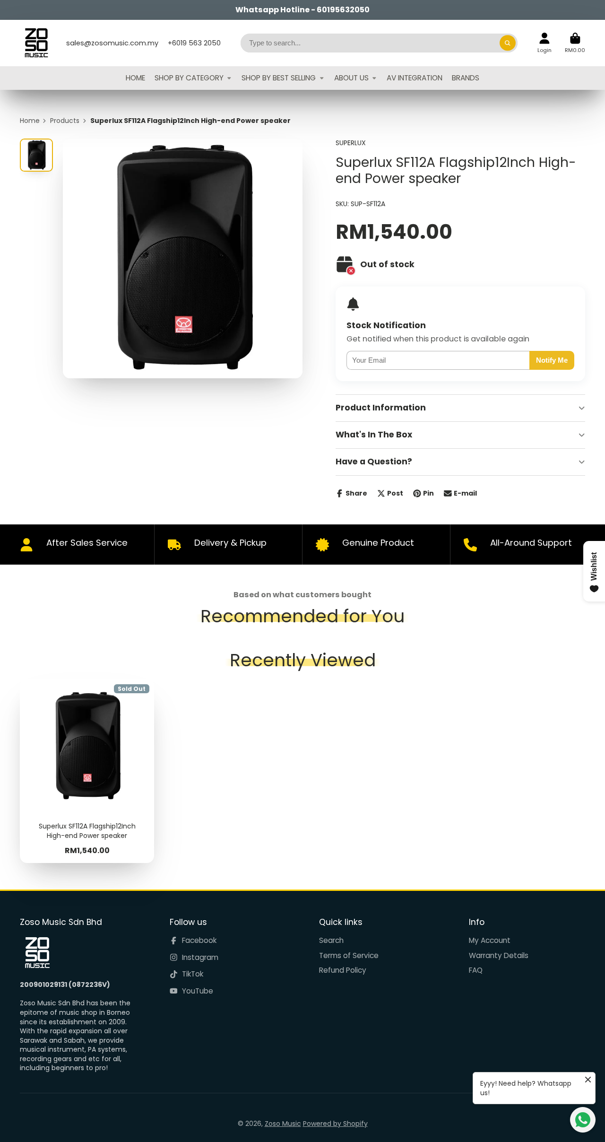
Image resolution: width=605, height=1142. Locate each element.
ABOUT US (351, 78)
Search (331, 940)
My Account (489, 940)
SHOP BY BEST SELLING (279, 78)
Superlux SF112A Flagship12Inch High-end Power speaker (87, 771)
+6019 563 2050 (194, 43)
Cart (575, 43)
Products (64, 120)
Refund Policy (342, 970)
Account (544, 43)
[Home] (36, 43)
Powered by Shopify (335, 1123)
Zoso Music (283, 1123)
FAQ (476, 970)
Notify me (552, 360)
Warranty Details (498, 955)
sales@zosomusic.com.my (112, 43)
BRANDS (465, 78)
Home (30, 120)
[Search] (508, 43)
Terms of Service (349, 955)
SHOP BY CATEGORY (189, 78)
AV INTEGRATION (414, 78)
